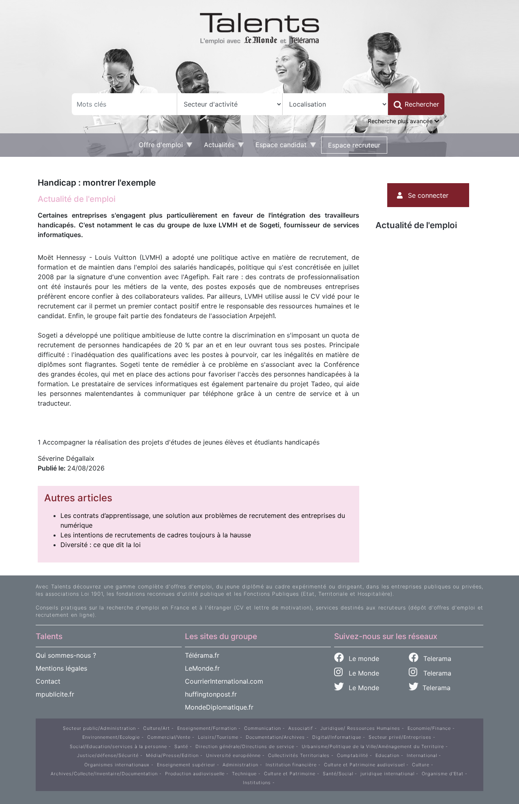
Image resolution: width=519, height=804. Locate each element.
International (422, 755)
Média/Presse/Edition (172, 755)
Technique (244, 773)
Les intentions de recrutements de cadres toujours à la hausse (155, 535)
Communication (262, 728)
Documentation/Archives (275, 737)
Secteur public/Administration (99, 728)
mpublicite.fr (55, 694)
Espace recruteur (354, 145)
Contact (48, 681)
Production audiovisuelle (195, 773)
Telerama (436, 658)
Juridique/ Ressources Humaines (360, 728)
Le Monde (361, 673)
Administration (240, 765)
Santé (181, 746)
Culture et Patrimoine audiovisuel (364, 765)
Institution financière (291, 765)
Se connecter (428, 195)
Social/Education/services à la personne (118, 746)
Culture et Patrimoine (289, 773)
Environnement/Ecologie (111, 737)
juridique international (387, 773)
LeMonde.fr (202, 668)
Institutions (257, 782)
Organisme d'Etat (442, 773)
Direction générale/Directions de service (244, 746)
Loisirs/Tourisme (218, 737)
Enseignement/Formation (207, 728)
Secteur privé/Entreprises (400, 737)
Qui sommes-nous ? (66, 655)
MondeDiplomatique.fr (219, 707)
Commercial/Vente (169, 737)
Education (387, 755)
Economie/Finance (429, 728)
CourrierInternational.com (224, 681)
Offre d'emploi (157, 147)
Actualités (215, 147)
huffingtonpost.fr (211, 694)
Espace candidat (278, 147)
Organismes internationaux (117, 765)
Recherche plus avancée (401, 121)
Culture (420, 765)
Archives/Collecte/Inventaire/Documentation (104, 773)
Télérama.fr (202, 655)
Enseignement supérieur (186, 765)
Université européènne (233, 755)
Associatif (300, 728)
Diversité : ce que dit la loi (100, 545)
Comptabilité (352, 755)
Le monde (363, 658)
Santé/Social (338, 773)
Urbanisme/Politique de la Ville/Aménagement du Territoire (373, 746)
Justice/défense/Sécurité (108, 755)
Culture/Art (156, 728)
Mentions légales (61, 668)
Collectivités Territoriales (299, 755)
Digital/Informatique (336, 737)
